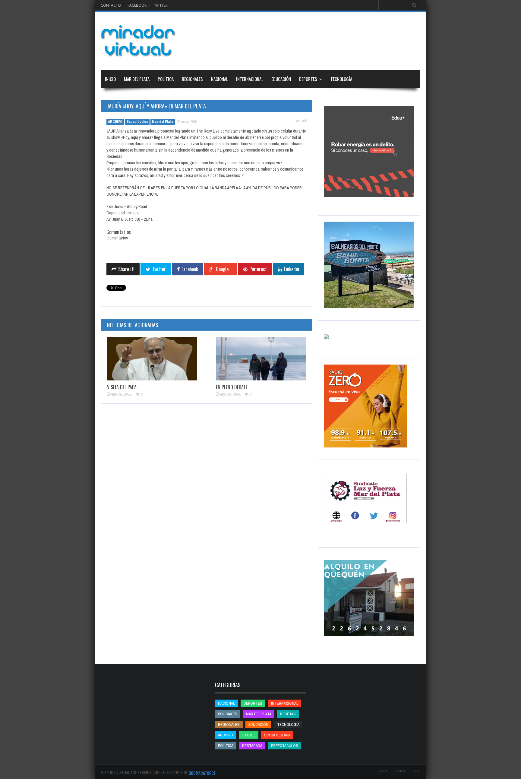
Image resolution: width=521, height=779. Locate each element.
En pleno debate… (233, 387)
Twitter (160, 5)
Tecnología (341, 78)
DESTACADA (252, 745)
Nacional (219, 78)
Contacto (111, 5)
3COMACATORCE (202, 773)
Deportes (308, 78)
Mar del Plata (137, 78)
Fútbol (248, 735)
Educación (281, 78)
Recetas (288, 713)
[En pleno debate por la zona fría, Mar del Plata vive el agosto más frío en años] (261, 359)
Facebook (137, 5)
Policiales (227, 713)
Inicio (110, 78)
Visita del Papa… (123, 387)
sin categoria (277, 735)
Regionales (192, 78)
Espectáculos (137, 121)
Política (166, 78)
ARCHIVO (115, 121)
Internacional (249, 78)
